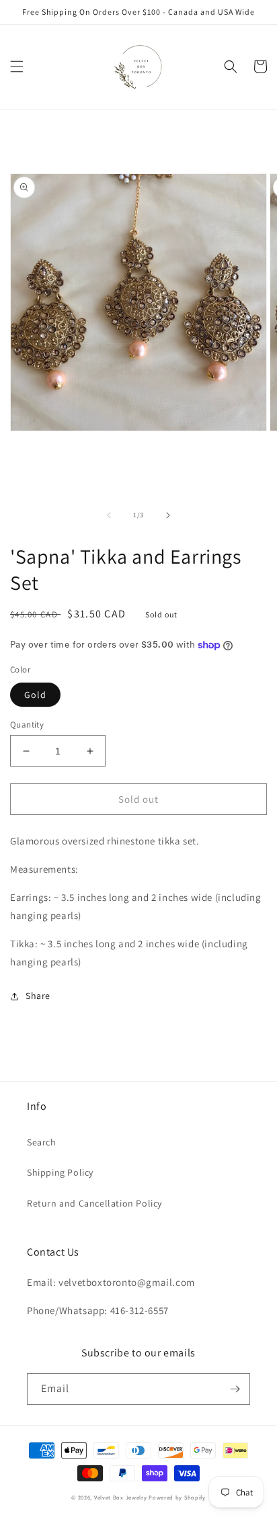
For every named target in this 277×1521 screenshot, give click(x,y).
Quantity (27, 724)
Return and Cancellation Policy (94, 1203)
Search (41, 1142)
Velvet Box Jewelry (120, 1497)
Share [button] (38, 996)
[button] (17, 66)
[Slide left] (109, 515)
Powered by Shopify (177, 1497)
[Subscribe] (234, 1389)
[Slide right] (168, 515)
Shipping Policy (60, 1172)
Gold (35, 695)
